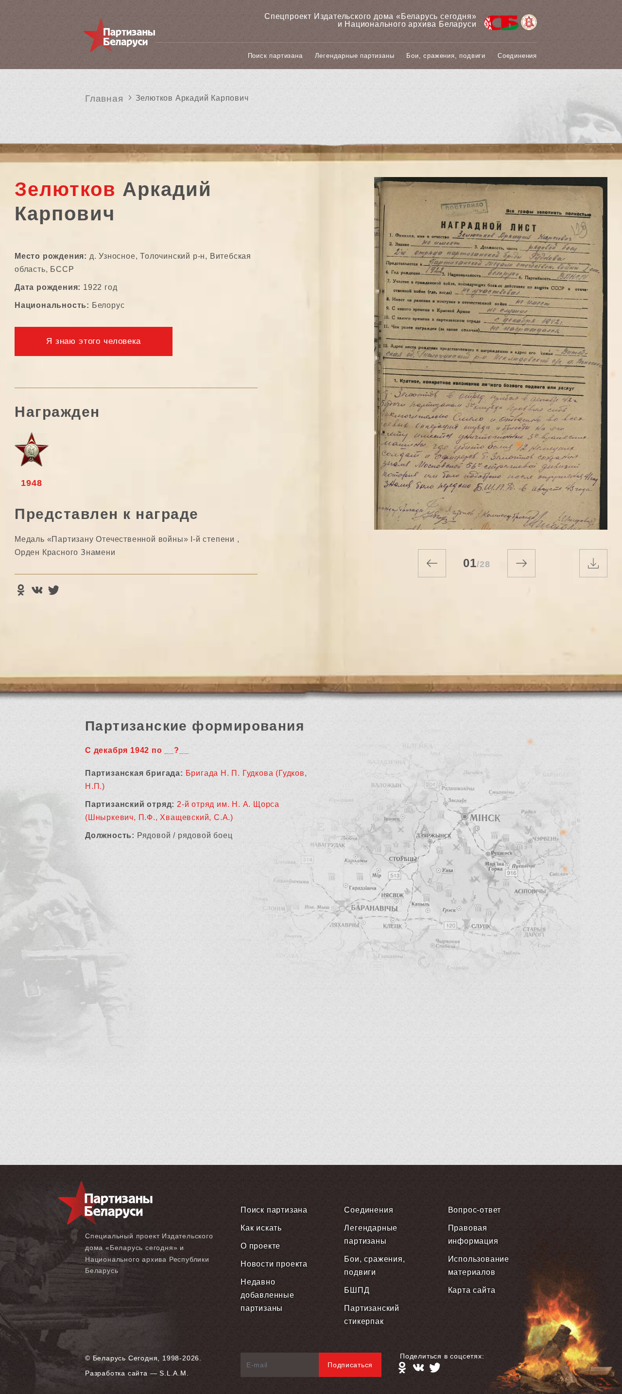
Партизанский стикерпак (371, 1314)
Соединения (517, 55)
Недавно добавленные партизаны (267, 1295)
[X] (53, 590)
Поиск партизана (275, 55)
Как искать (261, 1228)
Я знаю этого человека (93, 341)
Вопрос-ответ (474, 1210)
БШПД (356, 1290)
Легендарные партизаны (355, 55)
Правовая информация (473, 1234)
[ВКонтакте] (37, 590)
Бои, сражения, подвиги (445, 55)
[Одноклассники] (20, 590)
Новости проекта (274, 1264)
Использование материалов (478, 1265)
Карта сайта (472, 1290)
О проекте (260, 1246)
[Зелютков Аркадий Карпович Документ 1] (490, 353)
